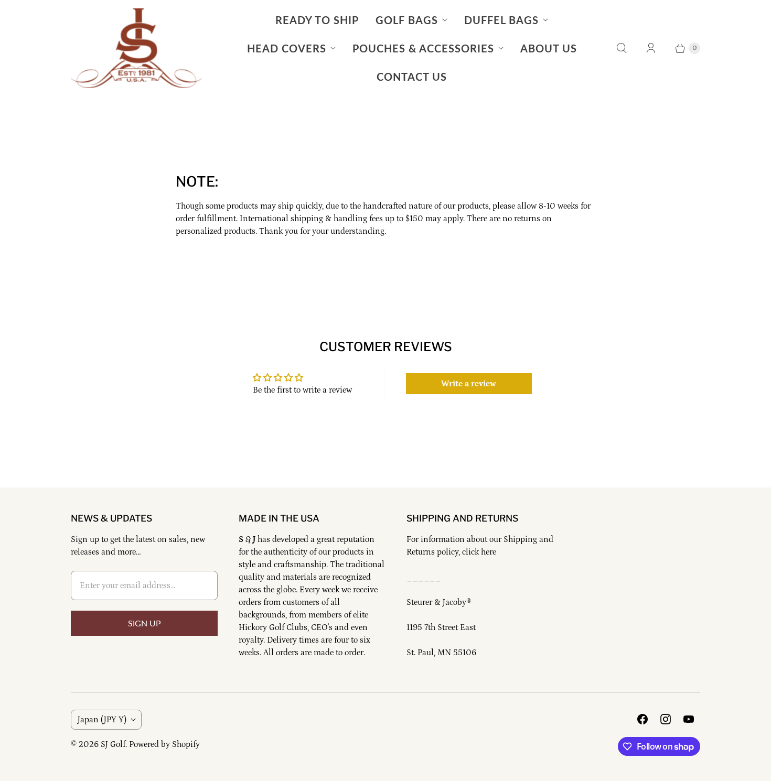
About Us (548, 48)
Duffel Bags (501, 20)
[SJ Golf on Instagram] (665, 719)
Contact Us (412, 76)
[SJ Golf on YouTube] (688, 719)
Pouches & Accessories (423, 48)
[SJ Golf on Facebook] (642, 719)
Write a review (468, 383)
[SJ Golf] (136, 48)
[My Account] (651, 48)
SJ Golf (113, 744)
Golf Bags (407, 20)
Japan (102, 719)
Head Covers (286, 48)
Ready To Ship (317, 20)
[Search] (621, 48)
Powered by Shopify (164, 744)
